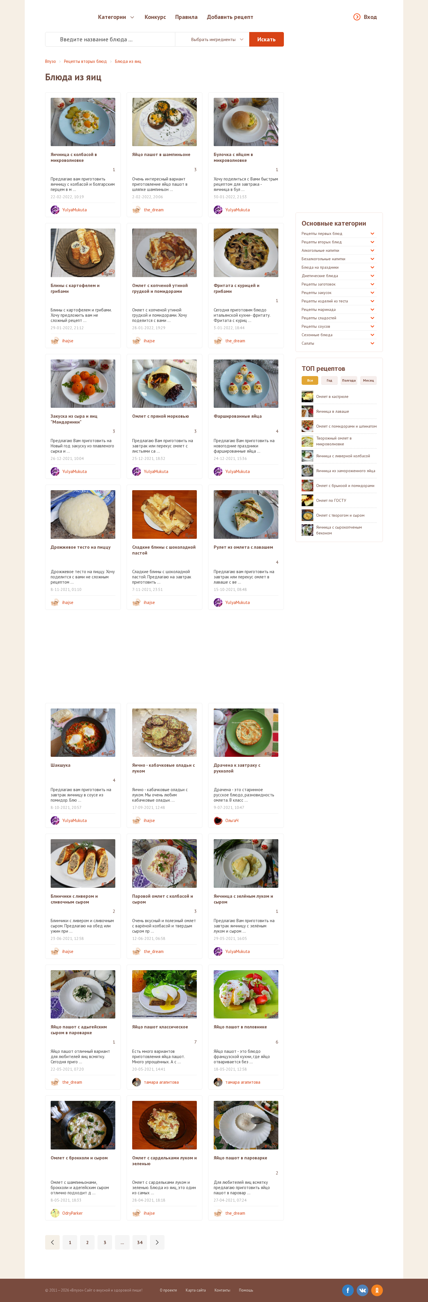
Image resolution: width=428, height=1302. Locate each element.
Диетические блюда (320, 275)
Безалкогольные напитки (323, 258)
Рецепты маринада (319, 309)
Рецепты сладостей (319, 317)
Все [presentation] (310, 380)
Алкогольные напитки (320, 250)
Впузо (50, 61)
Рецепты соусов (316, 326)
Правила (186, 17)
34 (139, 1242)
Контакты (222, 1290)
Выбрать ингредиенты (213, 39)
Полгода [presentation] (349, 380)
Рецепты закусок (316, 292)
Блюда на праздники (320, 267)
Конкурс (155, 17)
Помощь (246, 1290)
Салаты (308, 343)
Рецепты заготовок (318, 284)
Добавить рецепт (230, 17)
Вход (370, 16)
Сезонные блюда (317, 334)
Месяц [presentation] (368, 380)
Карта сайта (196, 1290)
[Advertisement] (164, 656)
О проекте (168, 1290)
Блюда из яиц (128, 61)
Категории (112, 17)
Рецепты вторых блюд (85, 61)
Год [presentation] (329, 380)
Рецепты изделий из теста (325, 301)
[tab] (308, 380)
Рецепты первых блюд (322, 233)
